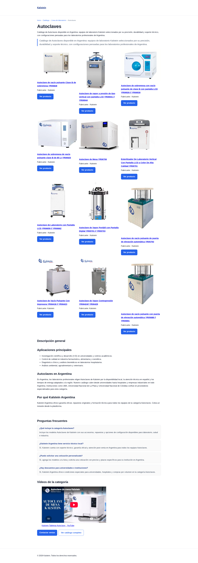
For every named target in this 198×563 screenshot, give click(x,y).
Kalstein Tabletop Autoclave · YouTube (58, 525)
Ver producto (45, 96)
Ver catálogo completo (71, 533)
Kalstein (41, 7)
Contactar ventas (47, 532)
